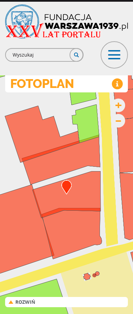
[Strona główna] (66, 21)
